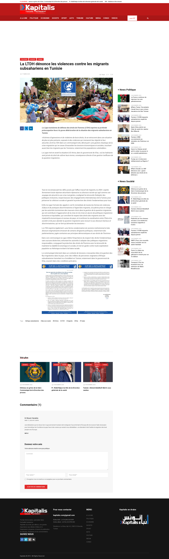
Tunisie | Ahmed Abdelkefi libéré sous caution (140, 210)
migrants (69, 321)
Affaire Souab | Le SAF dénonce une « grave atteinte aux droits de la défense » (139, 172)
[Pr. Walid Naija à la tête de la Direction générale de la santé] (66, 372)
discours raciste (46, 321)
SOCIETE (32, 59)
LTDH (63, 321)
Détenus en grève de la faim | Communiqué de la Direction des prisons (32, 1)
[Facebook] (22, 128)
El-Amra (56, 321)
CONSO (88, 542)
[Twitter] (26, 128)
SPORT (88, 529)
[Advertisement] (77, 175)
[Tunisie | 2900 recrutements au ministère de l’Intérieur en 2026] (123, 138)
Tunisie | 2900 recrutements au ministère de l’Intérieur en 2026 (140, 140)
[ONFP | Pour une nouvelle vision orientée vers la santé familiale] (123, 241)
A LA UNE (89, 515)
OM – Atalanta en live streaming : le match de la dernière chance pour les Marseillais (114, 1)
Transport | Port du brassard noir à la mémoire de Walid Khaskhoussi (137, 265)
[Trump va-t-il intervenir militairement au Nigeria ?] (123, 160)
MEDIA (88, 539)
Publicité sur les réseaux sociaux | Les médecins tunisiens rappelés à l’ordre (139, 222)
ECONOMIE (89, 365)
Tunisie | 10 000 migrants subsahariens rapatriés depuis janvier (139, 119)
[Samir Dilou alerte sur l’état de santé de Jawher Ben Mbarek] (123, 128)
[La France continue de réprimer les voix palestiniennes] (123, 98)
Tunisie (40, 59)
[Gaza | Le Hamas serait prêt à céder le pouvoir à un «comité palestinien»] (123, 150)
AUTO (88, 532)
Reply (26, 433)
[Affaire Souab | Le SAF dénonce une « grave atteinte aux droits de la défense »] (123, 170)
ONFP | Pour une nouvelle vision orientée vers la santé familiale (139, 243)
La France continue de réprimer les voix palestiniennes (138, 99)
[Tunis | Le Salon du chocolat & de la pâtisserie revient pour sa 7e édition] (123, 251)
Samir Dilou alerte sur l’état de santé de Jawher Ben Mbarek (139, 129)
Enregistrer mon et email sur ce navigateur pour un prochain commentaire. (49, 479)
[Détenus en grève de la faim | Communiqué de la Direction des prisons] (35, 372)
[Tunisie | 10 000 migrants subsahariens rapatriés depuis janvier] (123, 118)
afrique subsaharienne (32, 321)
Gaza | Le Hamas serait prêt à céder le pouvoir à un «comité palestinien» (139, 151)
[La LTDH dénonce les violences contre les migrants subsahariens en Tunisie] (66, 100)
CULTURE (89, 535)
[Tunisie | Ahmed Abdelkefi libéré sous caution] (98, 372)
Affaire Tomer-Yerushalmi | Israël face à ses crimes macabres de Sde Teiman (140, 109)
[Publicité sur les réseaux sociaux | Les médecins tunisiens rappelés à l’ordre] (123, 220)
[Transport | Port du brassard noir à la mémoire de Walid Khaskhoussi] (123, 263)
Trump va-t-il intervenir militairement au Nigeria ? (140, 160)
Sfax (76, 321)
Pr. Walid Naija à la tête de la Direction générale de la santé (71, 1)
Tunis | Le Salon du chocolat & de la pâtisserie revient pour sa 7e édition (140, 253)
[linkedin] (31, 128)
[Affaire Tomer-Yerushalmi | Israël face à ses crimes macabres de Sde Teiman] (123, 108)
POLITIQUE (24, 59)
